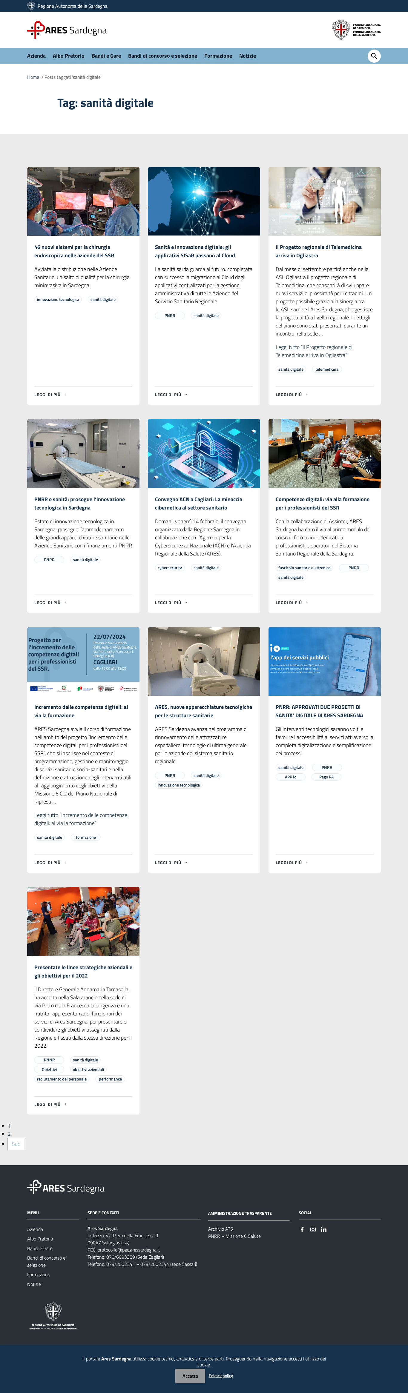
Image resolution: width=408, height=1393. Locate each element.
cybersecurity (170, 567)
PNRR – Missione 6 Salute (234, 1236)
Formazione (218, 56)
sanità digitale (103, 299)
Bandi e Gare (106, 56)
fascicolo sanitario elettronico (304, 567)
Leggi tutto (314, 351)
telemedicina (326, 369)
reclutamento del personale (62, 1079)
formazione (86, 837)
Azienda (36, 56)
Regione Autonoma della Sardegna (73, 6)
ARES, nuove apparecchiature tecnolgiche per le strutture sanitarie (203, 711)
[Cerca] (374, 56)
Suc (16, 1144)
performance (110, 1079)
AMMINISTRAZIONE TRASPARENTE (240, 1213)
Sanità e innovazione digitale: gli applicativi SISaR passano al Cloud (195, 251)
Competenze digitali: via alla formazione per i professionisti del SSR (322, 503)
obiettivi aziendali (88, 1069)
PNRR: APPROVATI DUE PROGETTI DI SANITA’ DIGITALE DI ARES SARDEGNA (319, 711)
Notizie (247, 56)
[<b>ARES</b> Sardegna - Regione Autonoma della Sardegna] (34, 1186)
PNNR (49, 1060)
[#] (302, 1229)
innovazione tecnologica (58, 299)
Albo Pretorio (69, 56)
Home (33, 77)
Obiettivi (49, 1069)
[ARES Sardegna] (31, 6)
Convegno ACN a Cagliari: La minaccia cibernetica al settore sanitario (198, 503)
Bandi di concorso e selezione (162, 56)
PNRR (170, 315)
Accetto (190, 1376)
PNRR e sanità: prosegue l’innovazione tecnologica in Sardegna (79, 503)
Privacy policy (221, 1375)
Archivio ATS (220, 1228)
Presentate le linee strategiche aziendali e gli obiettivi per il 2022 (83, 971)
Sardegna (76, 30)
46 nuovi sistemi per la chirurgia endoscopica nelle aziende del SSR (74, 251)
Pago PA (326, 777)
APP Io (290, 777)
